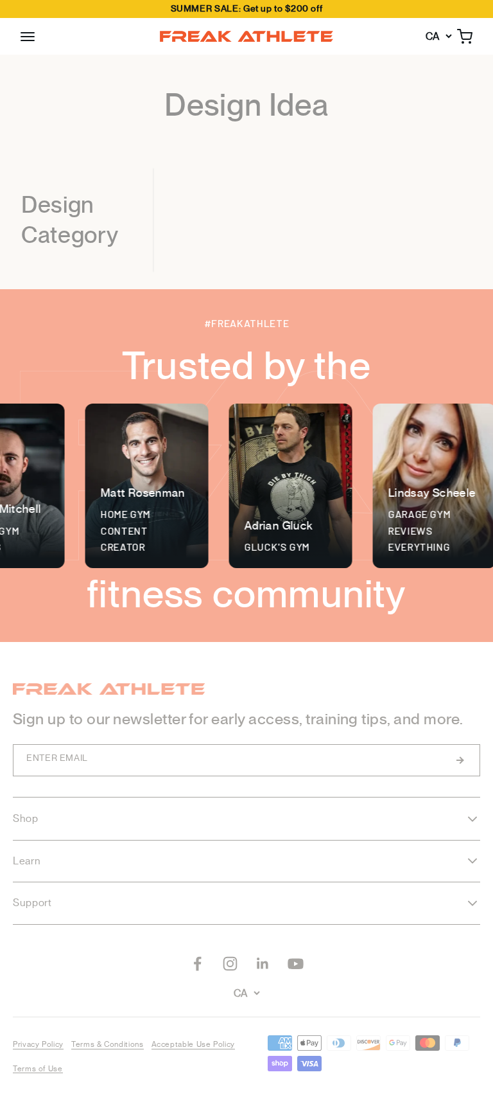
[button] (28, 37)
